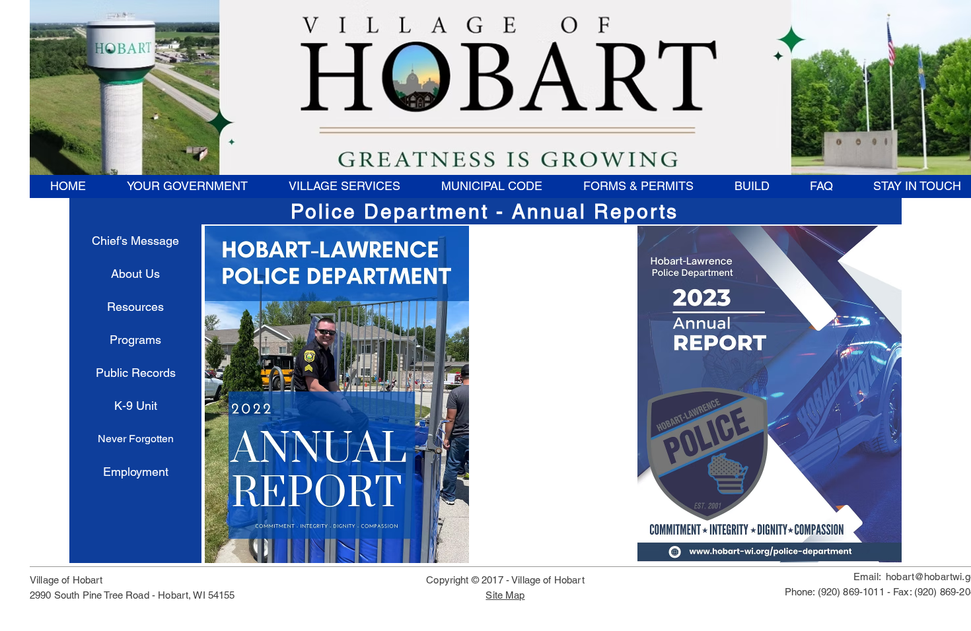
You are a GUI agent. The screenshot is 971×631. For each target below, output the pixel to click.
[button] (187, 186)
